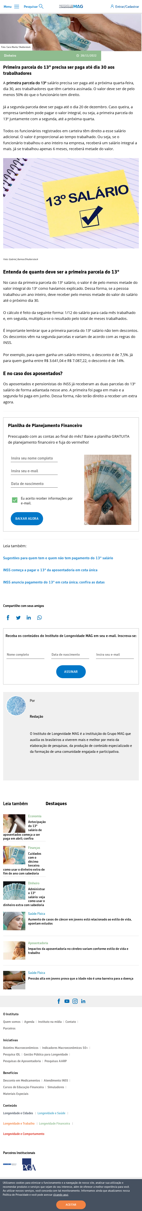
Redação (36, 716)
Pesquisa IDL (11, 1054)
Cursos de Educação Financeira (23, 1087)
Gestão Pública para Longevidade (46, 1054)
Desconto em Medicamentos (21, 1080)
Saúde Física (36, 913)
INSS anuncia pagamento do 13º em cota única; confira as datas (54, 582)
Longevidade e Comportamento (23, 1134)
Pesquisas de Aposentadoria (22, 1061)
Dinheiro (10, 55)
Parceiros (9, 1028)
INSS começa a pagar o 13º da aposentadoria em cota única (50, 570)
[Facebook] (58, 1001)
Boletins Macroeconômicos (20, 1048)
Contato (70, 1022)
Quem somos (12, 1022)
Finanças (34, 848)
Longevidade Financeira (54, 1123)
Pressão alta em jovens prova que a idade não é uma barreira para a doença (80, 978)
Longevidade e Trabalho (19, 1123)
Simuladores (56, 1087)
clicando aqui (60, 1194)
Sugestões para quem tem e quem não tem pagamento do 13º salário (58, 558)
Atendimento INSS (56, 1080)
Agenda (29, 1022)
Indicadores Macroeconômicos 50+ (65, 1048)
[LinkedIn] (83, 1001)
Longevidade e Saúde (51, 1113)
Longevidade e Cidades (18, 1113)
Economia (34, 816)
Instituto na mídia (50, 1022)
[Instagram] (75, 1001)
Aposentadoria (38, 943)
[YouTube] (67, 1001)
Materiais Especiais (15, 1094)
